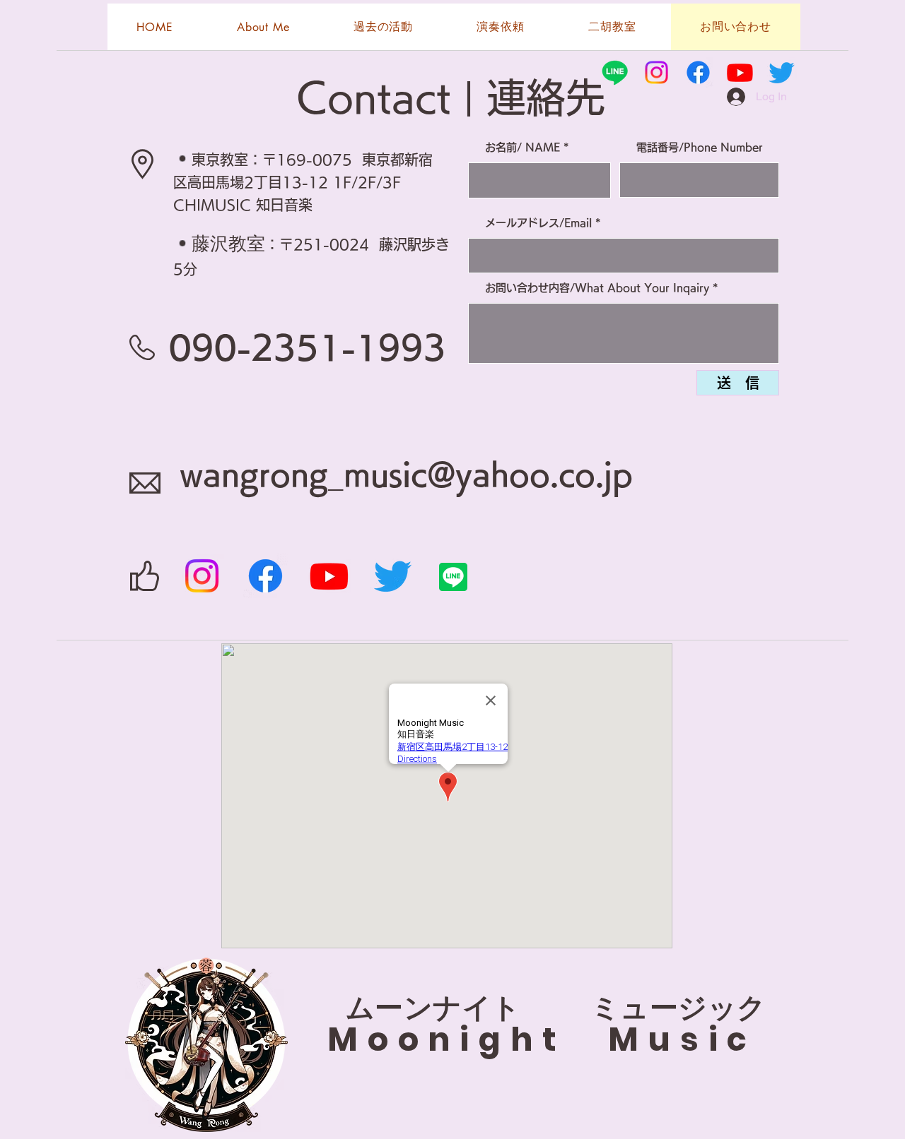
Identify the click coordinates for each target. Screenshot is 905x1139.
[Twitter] (392, 576)
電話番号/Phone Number (699, 147)
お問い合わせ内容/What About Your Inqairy (597, 287)
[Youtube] (329, 576)
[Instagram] (202, 576)
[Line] (615, 72)
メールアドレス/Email (538, 222)
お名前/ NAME (522, 147)
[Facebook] (265, 576)
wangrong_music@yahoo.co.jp (406, 474)
